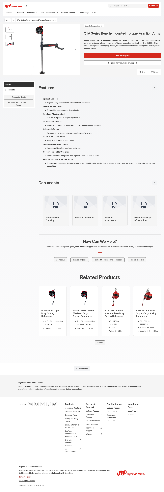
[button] (100, 88)
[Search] (110, 6)
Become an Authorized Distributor (111, 417)
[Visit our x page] (42, 404)
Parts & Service (92, 424)
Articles (131, 414)
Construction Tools (73, 411)
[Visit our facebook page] (48, 404)
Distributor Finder (114, 411)
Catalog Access (92, 411)
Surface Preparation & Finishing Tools (71, 434)
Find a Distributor (93, 421)
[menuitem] (10, 12)
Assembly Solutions (73, 408)
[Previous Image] (22, 49)
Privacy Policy (25, 477)
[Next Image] (75, 49)
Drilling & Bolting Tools (71, 419)
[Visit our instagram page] (36, 404)
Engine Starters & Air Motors (72, 426)
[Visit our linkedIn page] (54, 404)
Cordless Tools (71, 415)
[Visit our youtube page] (30, 404)
